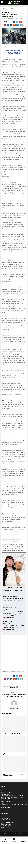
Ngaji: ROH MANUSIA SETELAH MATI (11, 754)
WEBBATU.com (14, 835)
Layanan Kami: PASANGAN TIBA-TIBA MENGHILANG (14, 687)
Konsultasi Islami (5, 12)
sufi (23, 671)
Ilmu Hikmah (12, 671)
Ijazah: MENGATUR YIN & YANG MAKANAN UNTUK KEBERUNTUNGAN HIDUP (14, 695)
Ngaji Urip (19, 671)
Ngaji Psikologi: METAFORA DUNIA (11, 734)
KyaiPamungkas (6, 18)
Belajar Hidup (5, 671)
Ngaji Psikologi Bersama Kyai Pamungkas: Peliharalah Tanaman (13, 775)
